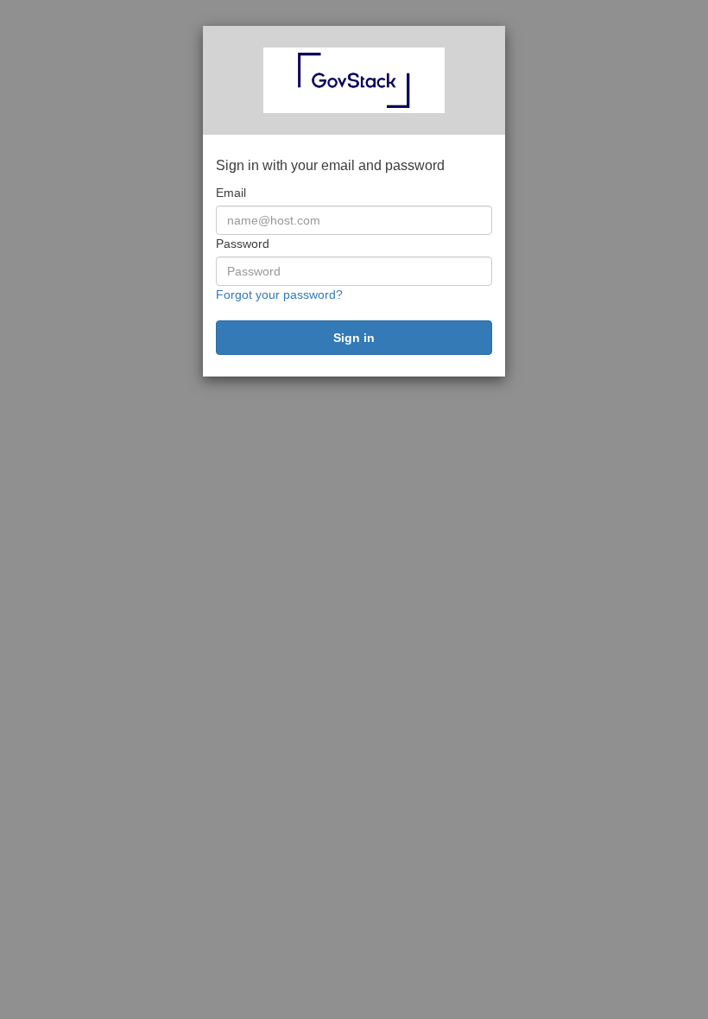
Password (242, 243)
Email (231, 192)
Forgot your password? (279, 294)
